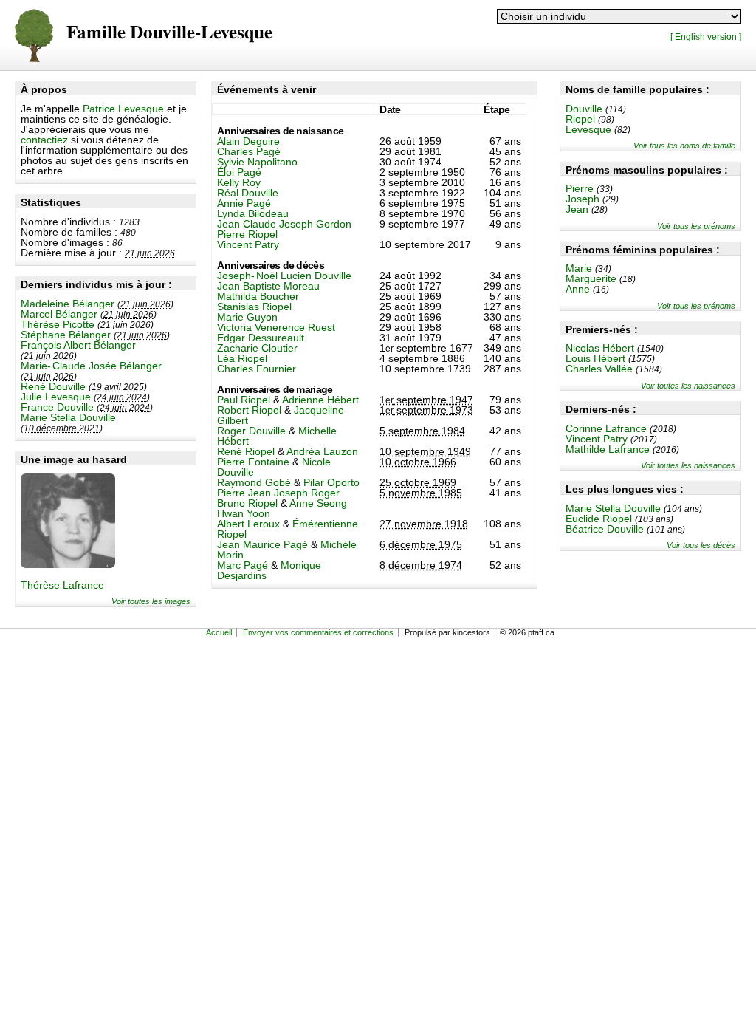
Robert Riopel (249, 410)
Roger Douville (251, 431)
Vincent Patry (597, 439)
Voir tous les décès (701, 545)
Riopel (580, 119)
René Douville (53, 386)
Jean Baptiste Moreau (268, 286)
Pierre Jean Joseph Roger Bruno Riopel (278, 498)
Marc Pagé (242, 565)
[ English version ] (705, 36)
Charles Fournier (256, 368)
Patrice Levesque (123, 108)
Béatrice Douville (605, 529)
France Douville (57, 407)
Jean (577, 209)
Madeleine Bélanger (67, 303)
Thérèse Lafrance (62, 585)
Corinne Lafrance (606, 428)
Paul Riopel (243, 400)
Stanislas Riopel (254, 306)
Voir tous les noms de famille (684, 145)
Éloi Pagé (239, 172)
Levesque (588, 129)
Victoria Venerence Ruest (276, 327)
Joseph (582, 199)
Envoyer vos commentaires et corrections (318, 632)
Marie (579, 268)
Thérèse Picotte (57, 324)
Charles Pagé (249, 151)
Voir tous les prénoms (696, 226)
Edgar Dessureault (260, 337)
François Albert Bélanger (78, 345)
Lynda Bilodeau (253, 213)
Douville (584, 108)
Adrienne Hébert (320, 400)
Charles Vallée (599, 368)
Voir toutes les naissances (688, 385)
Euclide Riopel (599, 518)
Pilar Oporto (331, 482)
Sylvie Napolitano (257, 162)
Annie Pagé (244, 203)
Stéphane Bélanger (66, 335)
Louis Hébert (595, 358)
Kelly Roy (239, 182)
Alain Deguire (248, 141)
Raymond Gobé (254, 482)
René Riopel (246, 451)
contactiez (44, 140)
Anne (578, 289)
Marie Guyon (247, 317)
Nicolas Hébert (600, 348)
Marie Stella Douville (68, 417)
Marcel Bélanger (59, 314)
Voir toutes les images (150, 601)
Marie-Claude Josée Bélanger (91, 366)
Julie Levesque (56, 397)
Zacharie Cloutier (257, 348)
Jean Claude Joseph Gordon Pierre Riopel (284, 229)
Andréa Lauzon (322, 451)
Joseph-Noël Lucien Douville (284, 275)
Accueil (219, 632)
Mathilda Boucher (258, 296)
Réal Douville (247, 193)
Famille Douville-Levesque (169, 33)
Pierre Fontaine (253, 462)
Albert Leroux (248, 524)
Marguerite (591, 278)
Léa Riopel (242, 358)
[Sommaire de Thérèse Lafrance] (68, 564)
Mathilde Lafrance (608, 449)
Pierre (580, 188)
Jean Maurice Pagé (262, 544)
